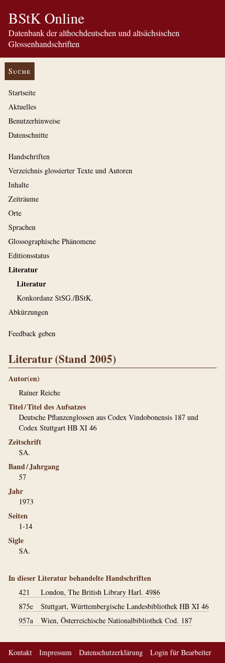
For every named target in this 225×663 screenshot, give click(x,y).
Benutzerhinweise (34, 121)
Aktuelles (22, 107)
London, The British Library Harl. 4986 (89, 592)
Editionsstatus (28, 255)
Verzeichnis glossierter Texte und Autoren (70, 170)
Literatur (23, 269)
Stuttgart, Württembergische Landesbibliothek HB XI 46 (114, 606)
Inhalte (18, 185)
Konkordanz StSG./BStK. (55, 298)
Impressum (55, 652)
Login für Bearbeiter (180, 652)
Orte (14, 213)
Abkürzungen (28, 312)
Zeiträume (23, 199)
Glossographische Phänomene (52, 241)
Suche (19, 71)
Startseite (22, 92)
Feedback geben (31, 333)
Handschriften (29, 156)
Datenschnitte (28, 135)
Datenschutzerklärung (111, 652)
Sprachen (22, 227)
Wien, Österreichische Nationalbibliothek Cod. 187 (105, 620)
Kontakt (20, 652)
